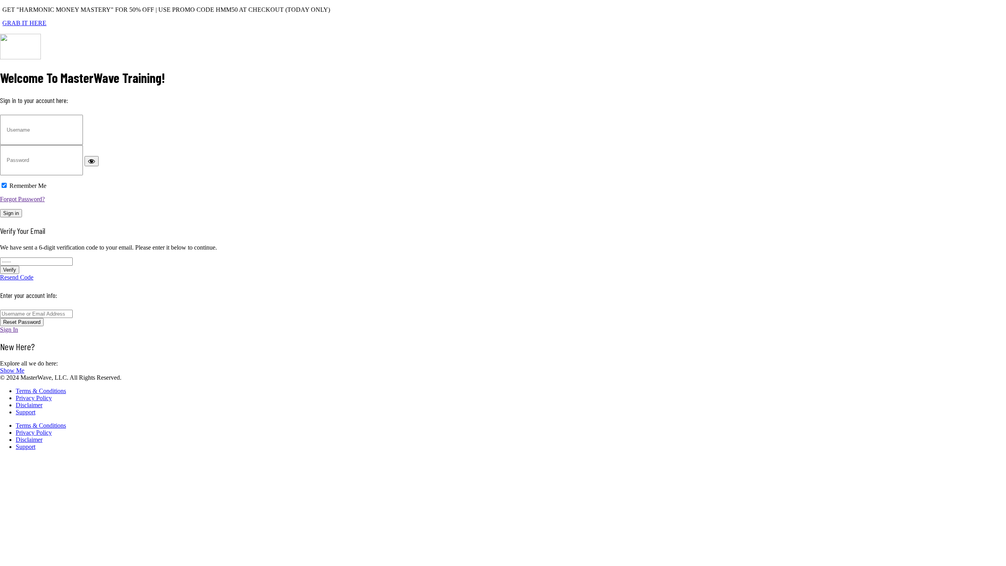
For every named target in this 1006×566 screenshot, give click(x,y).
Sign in (11, 213)
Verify (9, 270)
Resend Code (16, 277)
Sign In (9, 329)
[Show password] (91, 161)
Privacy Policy (34, 398)
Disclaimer (29, 405)
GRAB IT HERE (24, 23)
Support (25, 412)
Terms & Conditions (41, 391)
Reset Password (21, 322)
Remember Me (27, 185)
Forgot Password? (22, 199)
